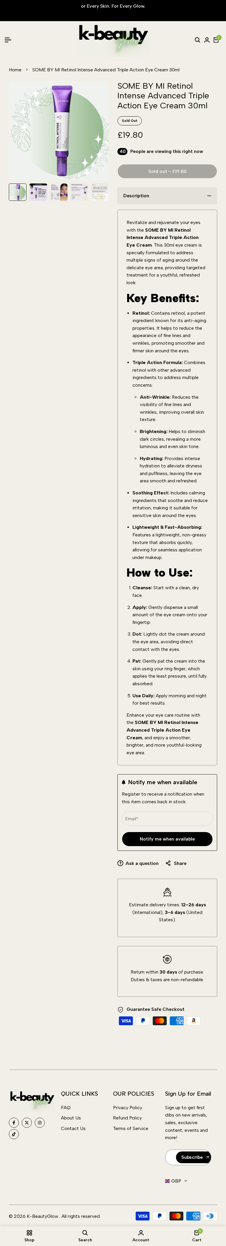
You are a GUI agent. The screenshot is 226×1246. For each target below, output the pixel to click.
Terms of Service (130, 1128)
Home (15, 70)
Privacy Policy (127, 1107)
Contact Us (73, 1128)
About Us (71, 1118)
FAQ (66, 1107)
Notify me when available (167, 839)
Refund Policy (127, 1118)
